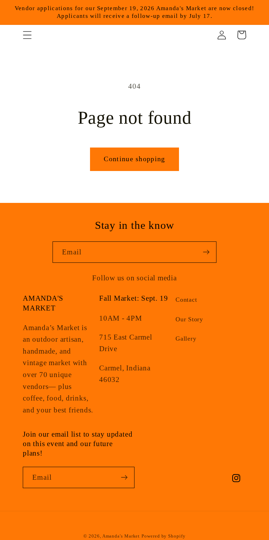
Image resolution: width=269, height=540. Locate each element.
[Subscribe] (206, 252)
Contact (186, 299)
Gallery (185, 338)
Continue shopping (134, 159)
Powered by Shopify (163, 536)
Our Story (189, 319)
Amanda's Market (121, 536)
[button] (27, 35)
